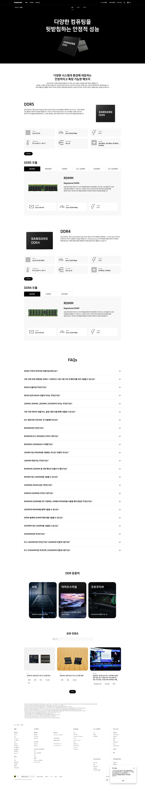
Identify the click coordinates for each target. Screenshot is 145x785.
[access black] (15, 776)
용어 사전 (36, 745)
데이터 (41, 680)
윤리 (114, 744)
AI (14, 758)
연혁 (114, 740)
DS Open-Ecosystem (58, 735)
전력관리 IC (16, 751)
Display (15, 753)
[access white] (17, 776)
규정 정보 (36, 738)
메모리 (68, 680)
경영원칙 (114, 762)
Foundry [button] (37, 2)
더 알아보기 (28, 154)
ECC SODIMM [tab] (113, 169)
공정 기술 (75, 734)
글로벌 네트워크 (57, 740)
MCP (15, 742)
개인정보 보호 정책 (121, 774)
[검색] (53, 639)
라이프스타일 (16, 768)
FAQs (35, 756)
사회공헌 (95, 768)
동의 (123, 781)
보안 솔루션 (16, 749)
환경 (94, 764)
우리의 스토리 (115, 734)
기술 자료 (36, 744)
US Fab (75, 747)
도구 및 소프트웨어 (37, 753)
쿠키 (51, 776)
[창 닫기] (134, 768)
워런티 (35, 758)
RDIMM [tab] (32, 169)
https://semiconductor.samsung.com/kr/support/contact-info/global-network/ (42, 717)
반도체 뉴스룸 (115, 746)
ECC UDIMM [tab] (80, 169)
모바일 (15, 766)
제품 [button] (26, 2)
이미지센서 (16, 746)
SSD (15, 736)
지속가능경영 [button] (112, 2)
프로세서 (15, 744)
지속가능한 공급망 (96, 770)
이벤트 (94, 734)
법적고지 (46, 776)
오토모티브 (16, 762)
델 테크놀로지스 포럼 (97, 683)
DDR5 (78, 7)
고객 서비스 (36, 736)
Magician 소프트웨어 (38, 760)
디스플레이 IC (16, 747)
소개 (74, 732)
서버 (15, 760)
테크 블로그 (95, 736)
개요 (72, 7)
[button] (28, 777)
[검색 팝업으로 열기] (124, 2)
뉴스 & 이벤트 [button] (104, 2)
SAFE (75, 738)
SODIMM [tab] (97, 169)
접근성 (56, 776)
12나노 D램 (47, 680)
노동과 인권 (95, 766)
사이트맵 (60, 776)
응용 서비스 (76, 744)
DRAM (16, 7)
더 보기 (72, 692)
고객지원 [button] (31, 2)
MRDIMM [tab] (48, 169)
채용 (114, 752)
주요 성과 (95, 762)
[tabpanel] (72, 193)
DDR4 (84, 7)
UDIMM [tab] (64, 169)
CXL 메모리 (16, 740)
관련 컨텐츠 (72, 633)
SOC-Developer (57, 745)
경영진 (114, 738)
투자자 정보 (115, 742)
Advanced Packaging (78, 736)
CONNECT (76, 749)
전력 (29, 683)
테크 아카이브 (76, 745)
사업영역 (114, 736)
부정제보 (114, 764)
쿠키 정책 (128, 774)
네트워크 (15, 764)
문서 (35, 755)
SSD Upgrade (37, 762)
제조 (74, 742)
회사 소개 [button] (119, 2)
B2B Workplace (57, 743)
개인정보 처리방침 (40, 776)
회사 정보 (115, 732)
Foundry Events (77, 740)
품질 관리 (36, 734)
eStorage (16, 738)
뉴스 (94, 732)
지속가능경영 (107, 683)
